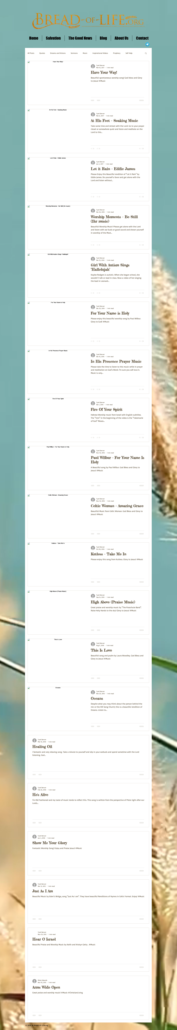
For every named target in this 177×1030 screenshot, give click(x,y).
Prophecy (116, 53)
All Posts (31, 53)
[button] (146, 53)
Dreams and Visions (58, 53)
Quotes (42, 53)
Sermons (74, 53)
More (128, 53)
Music (85, 53)
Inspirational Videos (100, 53)
